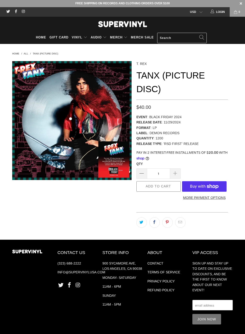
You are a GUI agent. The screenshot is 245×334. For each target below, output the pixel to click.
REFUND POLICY (160, 290)
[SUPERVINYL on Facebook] (15, 12)
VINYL (78, 37)
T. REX (141, 64)
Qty (139, 164)
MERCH (116, 37)
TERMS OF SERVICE (163, 272)
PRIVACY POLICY (161, 281)
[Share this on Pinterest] (167, 222)
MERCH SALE (142, 37)
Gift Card (59, 37)
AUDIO (97, 37)
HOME (41, 37)
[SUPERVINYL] (122, 24)
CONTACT (155, 263)
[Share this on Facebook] (154, 222)
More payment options (204, 198)
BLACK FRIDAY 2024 (165, 117)
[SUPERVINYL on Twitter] (8, 12)
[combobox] (182, 38)
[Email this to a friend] (180, 222)
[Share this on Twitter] (141, 222)
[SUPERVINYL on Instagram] (23, 12)
